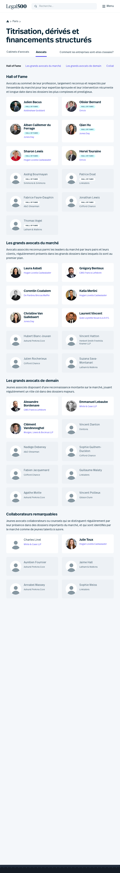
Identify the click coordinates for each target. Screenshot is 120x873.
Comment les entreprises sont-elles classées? (86, 52)
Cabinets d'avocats (18, 52)
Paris (15, 21)
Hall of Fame (13, 66)
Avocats (41, 52)
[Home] (16, 6)
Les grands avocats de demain (83, 66)
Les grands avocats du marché (43, 66)
